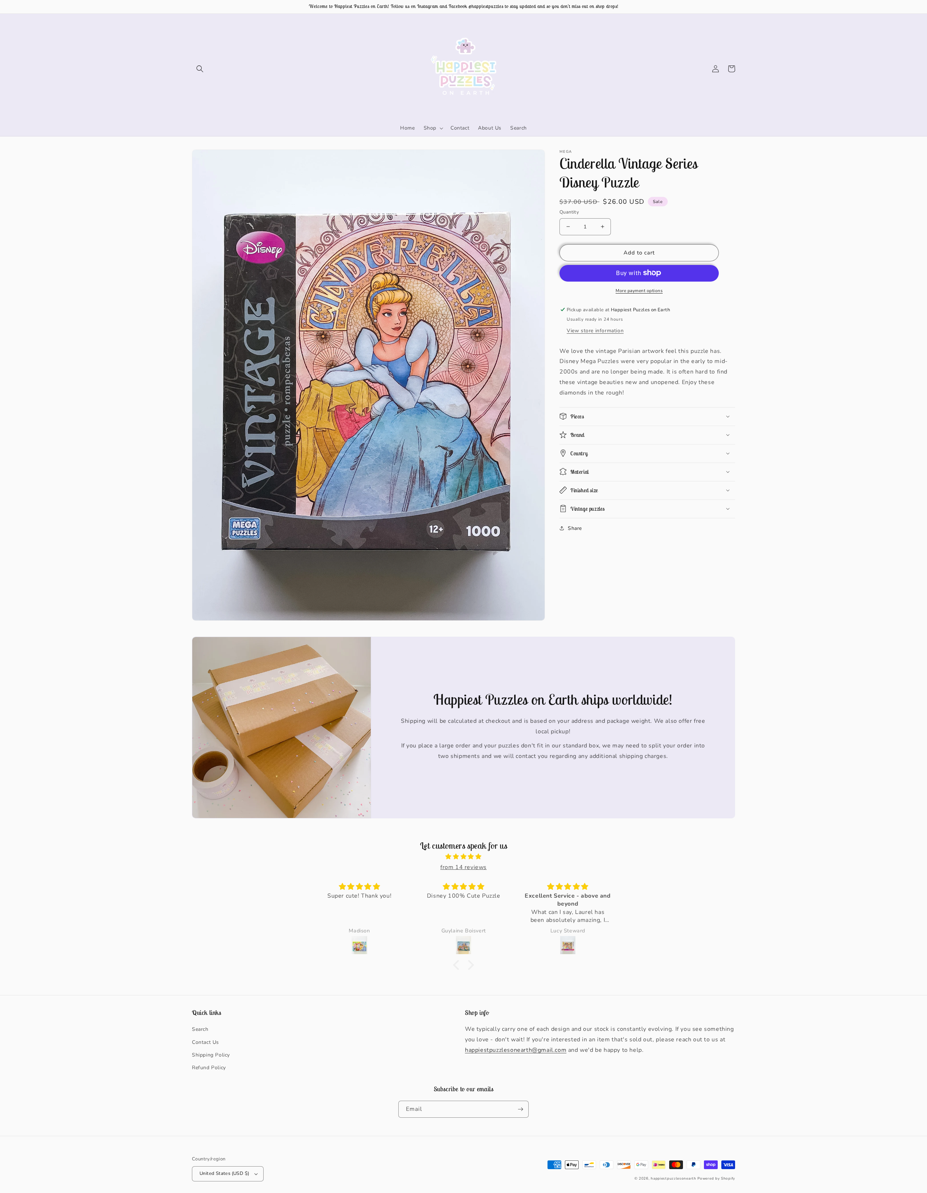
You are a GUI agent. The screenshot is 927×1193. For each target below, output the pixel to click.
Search (200, 1029)
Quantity (569, 212)
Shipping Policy (211, 1054)
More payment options (639, 290)
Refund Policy (209, 1067)
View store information (595, 330)
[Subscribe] (520, 1109)
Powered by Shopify (716, 1178)
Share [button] (575, 527)
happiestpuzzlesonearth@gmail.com (515, 1050)
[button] (200, 69)
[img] (463, 856)
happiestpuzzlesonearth (673, 1178)
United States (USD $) (224, 1173)
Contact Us (205, 1042)
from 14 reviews (463, 867)
